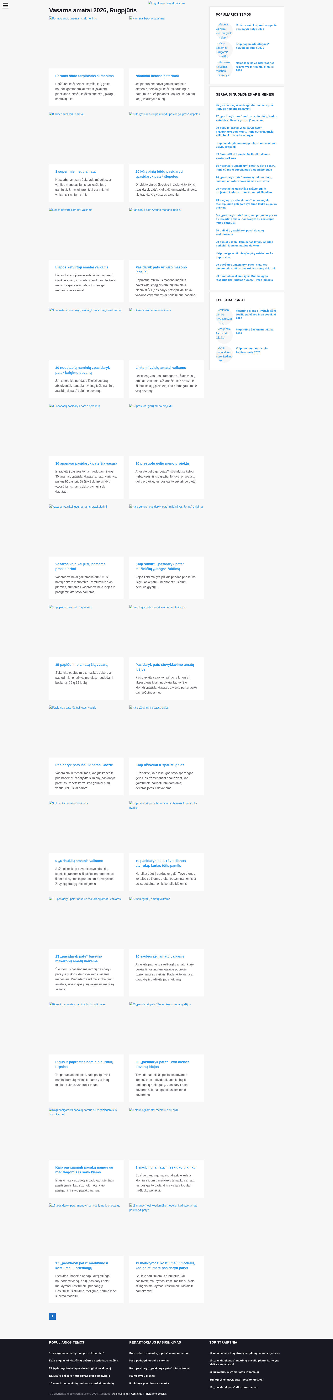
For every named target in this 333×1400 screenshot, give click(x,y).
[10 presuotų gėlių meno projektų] (166, 430)
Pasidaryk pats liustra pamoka (149, 1383)
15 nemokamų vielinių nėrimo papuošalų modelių (81, 1383)
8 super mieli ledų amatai (76, 171)
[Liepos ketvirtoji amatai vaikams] (86, 234)
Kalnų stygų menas (142, 1375)
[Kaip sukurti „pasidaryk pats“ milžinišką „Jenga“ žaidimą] (166, 531)
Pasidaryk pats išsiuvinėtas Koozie (84, 765)
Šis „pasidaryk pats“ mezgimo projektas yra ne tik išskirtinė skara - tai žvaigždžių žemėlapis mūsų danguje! (246, 219)
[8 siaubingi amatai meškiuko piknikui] (166, 1134)
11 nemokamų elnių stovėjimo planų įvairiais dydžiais (244, 1353)
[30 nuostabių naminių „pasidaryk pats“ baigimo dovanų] (86, 334)
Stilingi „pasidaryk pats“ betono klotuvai (236, 1379)
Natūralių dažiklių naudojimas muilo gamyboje (79, 1375)
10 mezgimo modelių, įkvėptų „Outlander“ (76, 1353)
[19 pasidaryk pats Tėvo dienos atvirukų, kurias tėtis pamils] (166, 827)
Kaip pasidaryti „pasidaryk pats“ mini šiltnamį (159, 1368)
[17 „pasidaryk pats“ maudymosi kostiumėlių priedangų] (86, 1229)
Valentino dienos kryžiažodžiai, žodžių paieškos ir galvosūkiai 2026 (256, 314)
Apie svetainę (120, 1393)
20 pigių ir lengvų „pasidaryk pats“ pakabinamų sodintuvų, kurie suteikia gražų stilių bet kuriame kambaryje (245, 131)
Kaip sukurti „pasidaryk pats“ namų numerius (159, 1353)
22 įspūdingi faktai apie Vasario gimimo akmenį (80, 1368)
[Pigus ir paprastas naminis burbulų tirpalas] (86, 1028)
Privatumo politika (155, 1393)
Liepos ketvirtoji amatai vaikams (81, 267)
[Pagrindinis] (166, 3)
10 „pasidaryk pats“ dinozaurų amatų (233, 1387)
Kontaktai (136, 1393)
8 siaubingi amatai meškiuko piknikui (166, 1167)
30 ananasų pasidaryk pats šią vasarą (86, 463)
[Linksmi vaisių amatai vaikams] (166, 334)
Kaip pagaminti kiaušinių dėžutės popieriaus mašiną (83, 1360)
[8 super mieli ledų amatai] (86, 138)
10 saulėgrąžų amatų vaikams (159, 956)
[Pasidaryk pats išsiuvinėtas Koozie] (86, 731)
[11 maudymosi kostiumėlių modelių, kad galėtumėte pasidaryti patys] (166, 1229)
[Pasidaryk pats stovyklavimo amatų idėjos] (166, 631)
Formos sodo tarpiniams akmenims (84, 76)
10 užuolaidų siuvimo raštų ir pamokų (234, 1371)
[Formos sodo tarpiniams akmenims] (86, 42)
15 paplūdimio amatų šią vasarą (81, 665)
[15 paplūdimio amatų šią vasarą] (86, 631)
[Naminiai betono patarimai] (166, 42)
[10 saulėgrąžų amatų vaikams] (166, 923)
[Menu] (5, 5)
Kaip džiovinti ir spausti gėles (159, 765)
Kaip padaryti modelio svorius (149, 1360)
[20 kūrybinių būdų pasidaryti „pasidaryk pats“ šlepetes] (166, 138)
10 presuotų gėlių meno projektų (162, 463)
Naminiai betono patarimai (157, 76)
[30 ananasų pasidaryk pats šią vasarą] (86, 430)
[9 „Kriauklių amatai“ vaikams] (86, 827)
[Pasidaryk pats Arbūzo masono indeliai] (166, 234)
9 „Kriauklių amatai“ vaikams (79, 861)
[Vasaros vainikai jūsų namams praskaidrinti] (86, 531)
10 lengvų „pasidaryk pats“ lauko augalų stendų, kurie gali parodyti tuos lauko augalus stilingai (246, 203)
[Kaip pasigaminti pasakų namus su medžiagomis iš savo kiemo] (86, 1134)
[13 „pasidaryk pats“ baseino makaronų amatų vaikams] (86, 923)
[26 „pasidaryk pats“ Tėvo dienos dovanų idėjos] (166, 1028)
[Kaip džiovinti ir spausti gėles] (166, 731)
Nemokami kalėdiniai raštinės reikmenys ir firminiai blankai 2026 (255, 66)
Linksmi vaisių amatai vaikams (160, 368)
